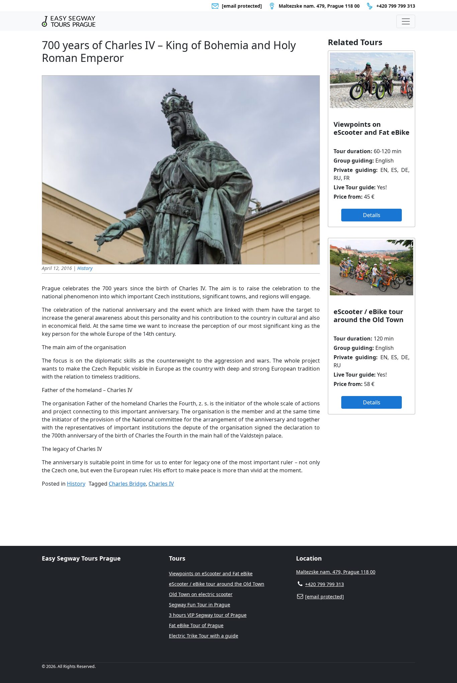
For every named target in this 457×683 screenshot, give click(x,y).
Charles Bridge (127, 483)
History (85, 268)
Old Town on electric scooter (201, 594)
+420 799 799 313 (395, 6)
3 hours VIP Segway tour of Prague (208, 615)
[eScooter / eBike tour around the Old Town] (371, 267)
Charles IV (161, 483)
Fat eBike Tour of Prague (196, 625)
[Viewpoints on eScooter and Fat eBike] (371, 80)
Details (371, 215)
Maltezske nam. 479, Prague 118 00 (335, 572)
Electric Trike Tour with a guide (203, 635)
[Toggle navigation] (405, 21)
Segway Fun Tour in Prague (199, 604)
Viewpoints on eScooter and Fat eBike (211, 573)
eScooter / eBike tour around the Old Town (216, 584)
